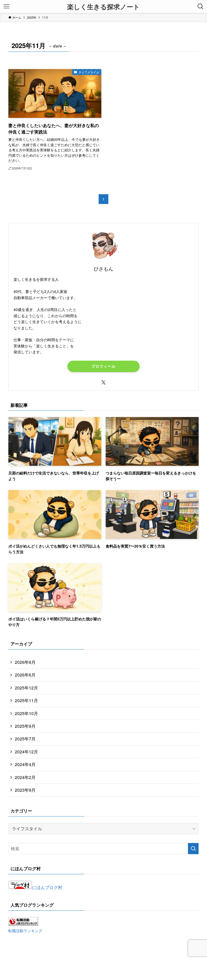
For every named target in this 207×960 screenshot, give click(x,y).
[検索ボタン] (200, 6)
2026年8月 (25, 662)
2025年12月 (26, 688)
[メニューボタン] (6, 6)
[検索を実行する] (193, 848)
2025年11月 (26, 700)
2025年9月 (25, 726)
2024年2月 (25, 777)
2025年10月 (26, 713)
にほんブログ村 (47, 887)
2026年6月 (25, 675)
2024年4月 (25, 764)
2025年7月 (25, 739)
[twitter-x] (103, 382)
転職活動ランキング (25, 930)
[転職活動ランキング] (23, 924)
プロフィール (103, 366)
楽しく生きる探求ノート (103, 6)
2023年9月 (25, 790)
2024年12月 (26, 752)
